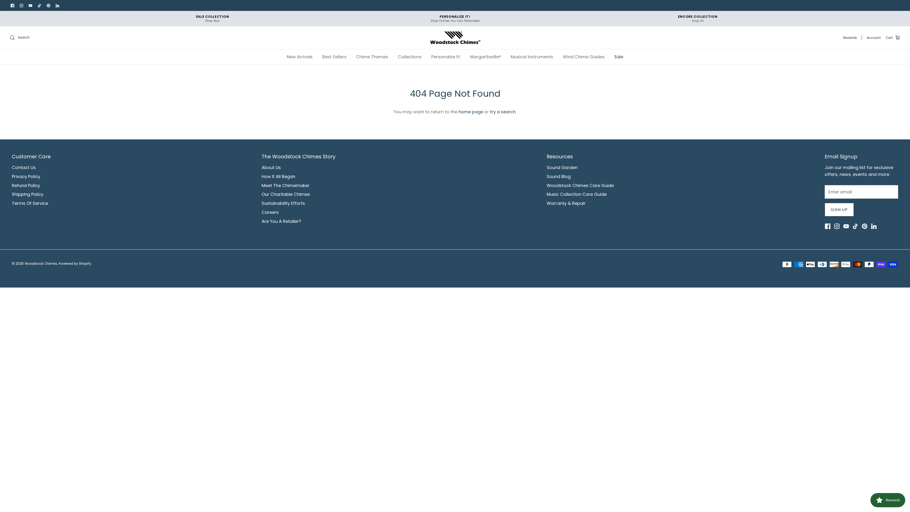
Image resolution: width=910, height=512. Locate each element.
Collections (410, 57)
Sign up (839, 209)
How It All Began (278, 176)
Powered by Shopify (75, 263)
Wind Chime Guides (584, 57)
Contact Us (24, 167)
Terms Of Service (30, 203)
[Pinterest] (48, 5)
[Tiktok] (39, 5)
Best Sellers (334, 57)
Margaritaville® (485, 57)
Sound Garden (562, 167)
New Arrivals (300, 57)
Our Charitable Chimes (286, 194)
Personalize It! (445, 57)
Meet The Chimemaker (285, 185)
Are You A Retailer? (281, 221)
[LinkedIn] (57, 5)
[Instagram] (21, 5)
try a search (503, 112)
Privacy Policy (26, 176)
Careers (270, 212)
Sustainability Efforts (283, 203)
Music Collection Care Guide (577, 194)
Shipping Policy (27, 194)
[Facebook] (12, 5)
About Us (271, 167)
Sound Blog (559, 176)
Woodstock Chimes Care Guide (580, 185)
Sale (618, 57)
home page (471, 112)
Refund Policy (26, 185)
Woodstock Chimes (41, 263)
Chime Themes (372, 57)
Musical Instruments (532, 57)
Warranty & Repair (566, 203)
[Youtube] (30, 5)
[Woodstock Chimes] (455, 38)
